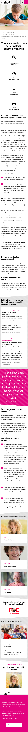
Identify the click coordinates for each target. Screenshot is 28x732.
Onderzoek (10, 32)
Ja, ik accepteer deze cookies (14, 725)
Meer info (16, 718)
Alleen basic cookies (7, 718)
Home (3, 32)
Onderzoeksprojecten (7, 34)
